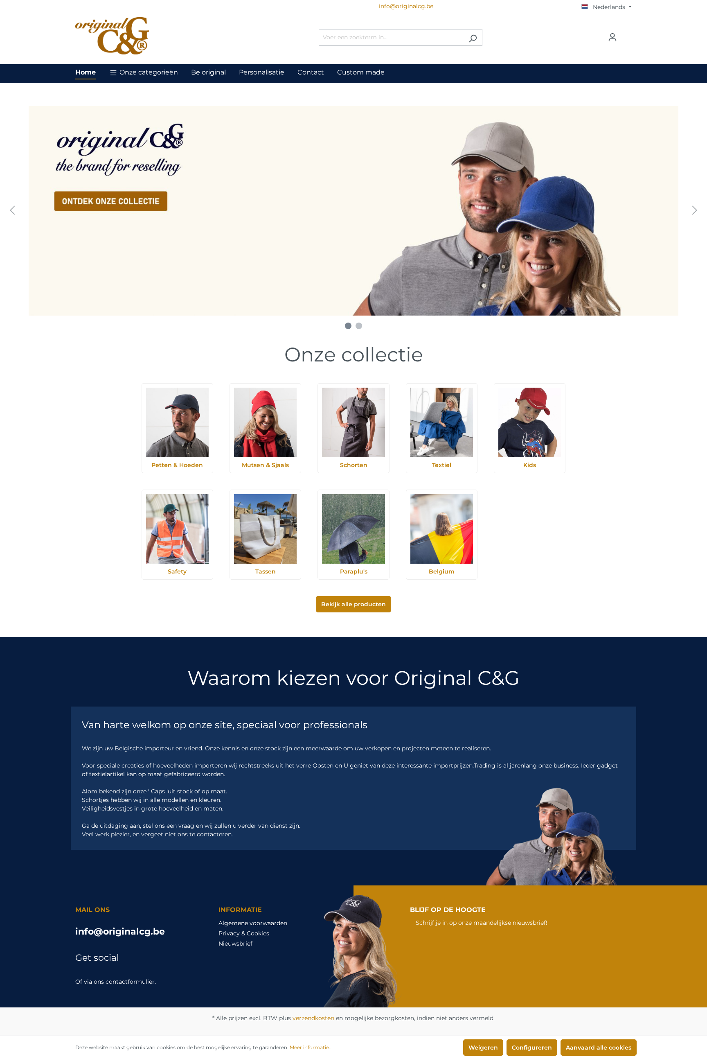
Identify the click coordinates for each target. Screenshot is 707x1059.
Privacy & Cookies (243, 933)
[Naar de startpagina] (136, 35)
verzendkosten (313, 1018)
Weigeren (483, 1047)
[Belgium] (441, 529)
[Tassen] (265, 529)
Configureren (532, 1047)
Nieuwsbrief (235, 943)
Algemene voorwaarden (252, 923)
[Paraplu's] (353, 529)
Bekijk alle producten (353, 604)
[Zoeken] (472, 37)
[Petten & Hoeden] (177, 422)
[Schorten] (353, 422)
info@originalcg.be (120, 931)
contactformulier (130, 981)
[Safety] (177, 529)
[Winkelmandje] (627, 34)
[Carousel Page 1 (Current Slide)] (348, 326)
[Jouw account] (612, 37)
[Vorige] (12, 210)
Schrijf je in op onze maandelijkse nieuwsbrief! (481, 922)
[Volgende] (695, 210)
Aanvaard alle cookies (598, 1047)
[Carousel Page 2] (359, 326)
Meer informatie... (311, 1047)
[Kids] (529, 422)
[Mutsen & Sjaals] (265, 422)
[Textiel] (441, 422)
